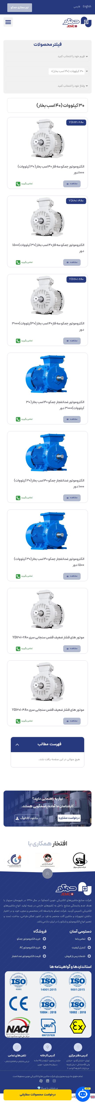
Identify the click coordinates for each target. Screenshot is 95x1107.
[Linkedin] (47, 1081)
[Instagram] (54, 1081)
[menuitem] (87, 7)
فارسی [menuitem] (77, 7)
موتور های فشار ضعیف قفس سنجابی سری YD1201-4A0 (48, 710)
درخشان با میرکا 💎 (47, 1088)
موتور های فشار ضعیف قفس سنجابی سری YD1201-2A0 (48, 637)
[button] (8, 22)
